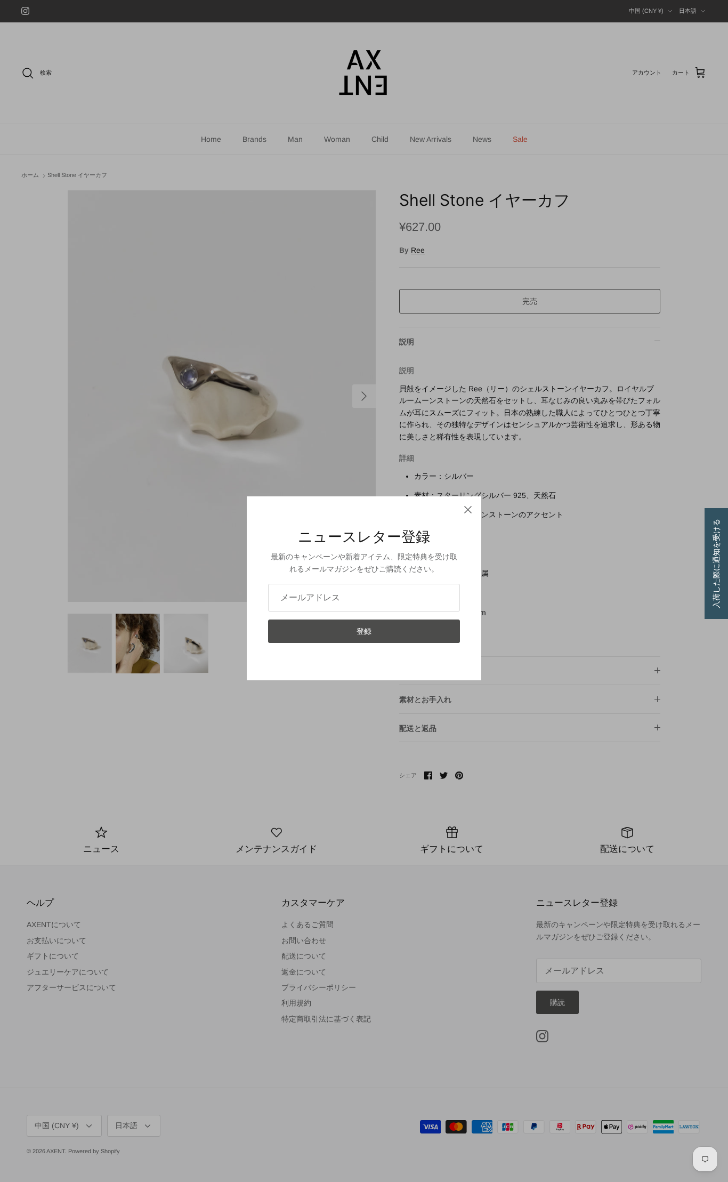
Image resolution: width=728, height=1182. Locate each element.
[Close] (468, 509)
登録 (364, 631)
